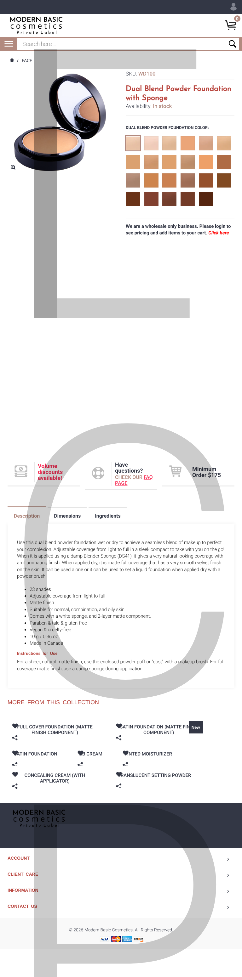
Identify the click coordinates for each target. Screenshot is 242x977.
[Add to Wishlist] (15, 726)
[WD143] (187, 199)
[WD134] (151, 199)
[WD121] (151, 180)
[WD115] (187, 161)
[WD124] (169, 180)
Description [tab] (27, 516)
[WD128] (206, 180)
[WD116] (206, 161)
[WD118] (223, 161)
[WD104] (187, 143)
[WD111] (133, 161)
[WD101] (151, 143)
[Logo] (36, 25)
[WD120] (133, 180)
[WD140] (169, 199)
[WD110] (223, 143)
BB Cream (90, 754)
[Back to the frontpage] (12, 60)
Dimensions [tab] (67, 516)
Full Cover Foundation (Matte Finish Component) (54, 729)
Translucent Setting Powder (154, 775)
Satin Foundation (35, 754)
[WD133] (133, 199)
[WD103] (169, 143)
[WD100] (133, 143)
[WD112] (151, 161)
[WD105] (206, 143)
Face (27, 60)
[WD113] (169, 161)
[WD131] (223, 180)
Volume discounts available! (50, 472)
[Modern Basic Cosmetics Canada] (39, 818)
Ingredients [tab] (108, 516)
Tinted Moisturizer (148, 754)
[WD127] (187, 180)
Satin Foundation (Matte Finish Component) (159, 729)
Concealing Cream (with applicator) (55, 778)
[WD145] (206, 199)
